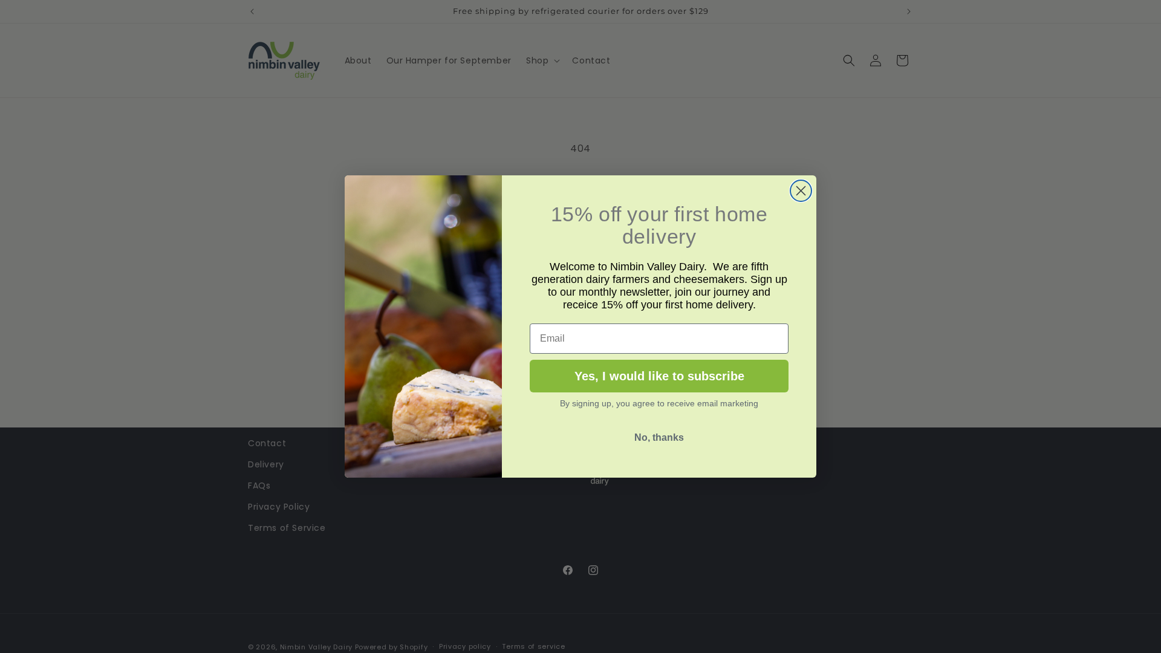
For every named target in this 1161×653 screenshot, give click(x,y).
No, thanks (659, 437)
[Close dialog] (800, 190)
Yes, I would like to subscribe (659, 376)
